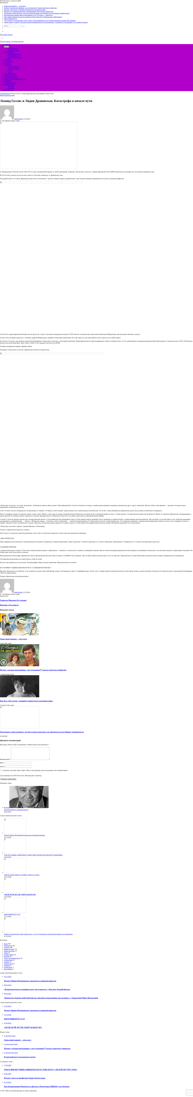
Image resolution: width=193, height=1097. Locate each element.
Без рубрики (8, 969)
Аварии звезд (10, 74)
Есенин (7, 59)
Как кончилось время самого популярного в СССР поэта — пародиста (28, 15)
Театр (6, 953)
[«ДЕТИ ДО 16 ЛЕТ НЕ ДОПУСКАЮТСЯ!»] (15, 892)
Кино (6, 47)
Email (2, 766)
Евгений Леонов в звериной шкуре (16, 810)
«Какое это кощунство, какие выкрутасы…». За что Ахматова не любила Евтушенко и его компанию (38, 934)
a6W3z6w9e (18, 119)
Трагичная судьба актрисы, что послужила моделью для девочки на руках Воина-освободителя (36, 13)
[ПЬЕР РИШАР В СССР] (15, 912)
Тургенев (8, 61)
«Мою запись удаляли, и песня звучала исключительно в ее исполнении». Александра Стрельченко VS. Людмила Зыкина (46, 22)
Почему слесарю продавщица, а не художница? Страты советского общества (30, 8)
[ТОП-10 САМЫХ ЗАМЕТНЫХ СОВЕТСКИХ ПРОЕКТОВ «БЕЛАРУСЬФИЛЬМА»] (15, 853)
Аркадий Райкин (14, 68)
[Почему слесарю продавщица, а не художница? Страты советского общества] (19, 666)
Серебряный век (13, 56)
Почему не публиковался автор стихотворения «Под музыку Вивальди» (28, 11)
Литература (9, 52)
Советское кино (13, 50)
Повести (11, 86)
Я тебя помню (10, 83)
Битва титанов (11, 76)
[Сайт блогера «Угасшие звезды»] (12, 41)
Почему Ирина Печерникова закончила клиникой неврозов (24, 835)
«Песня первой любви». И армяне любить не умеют (21, 875)
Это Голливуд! (13, 48)
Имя (2, 763)
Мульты (7, 63)
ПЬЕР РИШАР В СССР (12, 914)
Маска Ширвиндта (10, 19)
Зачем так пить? (11, 77)
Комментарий (5, 759)
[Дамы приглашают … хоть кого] (19, 635)
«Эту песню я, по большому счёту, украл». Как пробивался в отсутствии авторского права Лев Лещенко (40, 20)
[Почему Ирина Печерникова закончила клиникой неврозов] (15, 833)
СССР (10, 70)
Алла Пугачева (13, 66)
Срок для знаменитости (15, 79)
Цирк (10, 72)
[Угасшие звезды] (6, 35)
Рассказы (11, 88)
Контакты (8, 90)
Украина (8, 81)
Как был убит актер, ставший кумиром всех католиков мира (24, 10)
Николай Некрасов (14, 54)
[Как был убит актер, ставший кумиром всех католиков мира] (19, 697)
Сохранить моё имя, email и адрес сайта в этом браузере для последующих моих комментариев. (35, 770)
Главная (2, 93)
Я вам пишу (9, 85)
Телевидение (8, 960)
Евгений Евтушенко (15, 57)
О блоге (7, 45)
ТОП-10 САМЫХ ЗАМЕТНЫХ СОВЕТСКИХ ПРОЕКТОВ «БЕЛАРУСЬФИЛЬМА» (33, 855)
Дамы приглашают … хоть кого (15, 6)
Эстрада (7, 65)
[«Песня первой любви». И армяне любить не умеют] (15, 872)
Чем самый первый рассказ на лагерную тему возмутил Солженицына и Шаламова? (33, 17)
